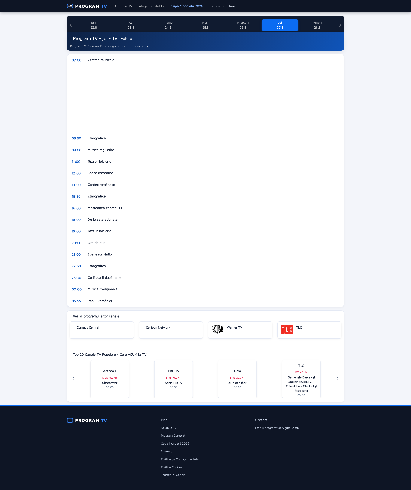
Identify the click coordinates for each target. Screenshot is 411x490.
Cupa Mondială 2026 (187, 6)
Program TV (78, 46)
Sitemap (166, 451)
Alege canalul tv (151, 6)
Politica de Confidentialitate (180, 459)
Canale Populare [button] (223, 6)
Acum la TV (123, 6)
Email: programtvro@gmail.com (277, 428)
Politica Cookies (171, 467)
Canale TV (96, 46)
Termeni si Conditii (173, 475)
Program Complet (173, 435)
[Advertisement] (195, 99)
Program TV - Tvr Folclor (124, 46)
